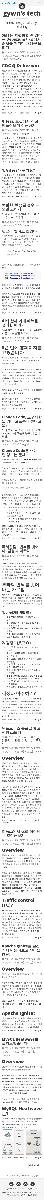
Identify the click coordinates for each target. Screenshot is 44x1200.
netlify (6, 822)
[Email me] (11, 1184)
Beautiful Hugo (15, 1195)
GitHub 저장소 (12, 158)
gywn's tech (9, 3)
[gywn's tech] (22, 6)
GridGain (12, 1030)
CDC (10, 113)
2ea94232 (32, 1195)
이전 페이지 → (35, 1165)
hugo (24, 820)
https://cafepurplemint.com (19, 251)
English (17, 59)
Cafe (23, 312)
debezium (25, 113)
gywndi (9, 1188)
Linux (11, 937)
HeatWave (13, 1157)
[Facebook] (18, 1184)
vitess (25, 196)
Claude (24, 538)
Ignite (21, 1030)
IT (17, 113)
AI (10, 312)
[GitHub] (25, 1184)
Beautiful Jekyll (30, 1192)
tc (17, 937)
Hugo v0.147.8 (8, 1192)
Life (10, 719)
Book (17, 719)
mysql (11, 196)
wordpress (13, 820)
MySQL (24, 1157)
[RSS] (32, 1184)
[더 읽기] (38, 113)
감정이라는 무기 (28, 566)
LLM (15, 312)
